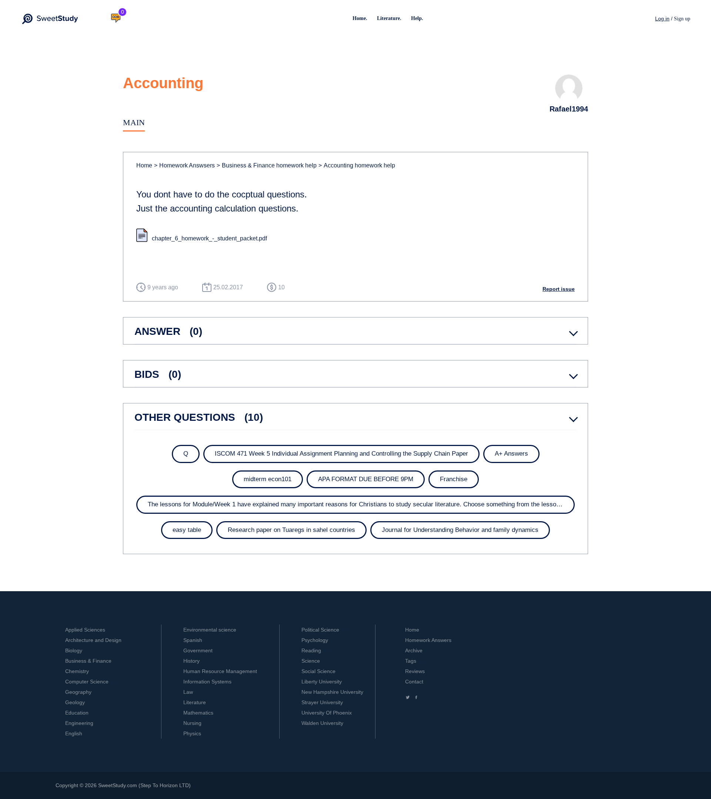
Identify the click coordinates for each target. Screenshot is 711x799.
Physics (192, 733)
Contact (414, 682)
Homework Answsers (184, 165)
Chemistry (77, 671)
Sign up (682, 18)
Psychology (314, 640)
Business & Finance (88, 661)
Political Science (320, 630)
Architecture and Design (93, 640)
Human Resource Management (220, 671)
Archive (414, 650)
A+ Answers (511, 453)
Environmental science (209, 630)
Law (188, 692)
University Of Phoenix (326, 713)
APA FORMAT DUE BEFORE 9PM (365, 479)
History (191, 661)
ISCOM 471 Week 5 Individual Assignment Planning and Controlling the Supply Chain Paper (341, 453)
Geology (75, 702)
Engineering (79, 723)
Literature (194, 702)
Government (198, 650)
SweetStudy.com (117, 785)
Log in (662, 18)
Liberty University (321, 682)
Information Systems (207, 682)
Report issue (559, 289)
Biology (73, 650)
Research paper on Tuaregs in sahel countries (291, 529)
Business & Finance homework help (267, 165)
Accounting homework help (356, 165)
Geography (78, 692)
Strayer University (322, 702)
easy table (187, 529)
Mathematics (198, 713)
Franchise (453, 479)
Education (77, 713)
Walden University (322, 723)
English (73, 733)
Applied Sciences (85, 630)
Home (144, 165)
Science (310, 661)
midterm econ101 (267, 479)
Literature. (389, 18)
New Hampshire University (332, 692)
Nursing (192, 723)
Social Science (318, 671)
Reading (311, 650)
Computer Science (87, 682)
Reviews (415, 671)
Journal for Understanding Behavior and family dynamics (460, 529)
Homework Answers (428, 640)
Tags (410, 661)
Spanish (192, 640)
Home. (360, 18)
